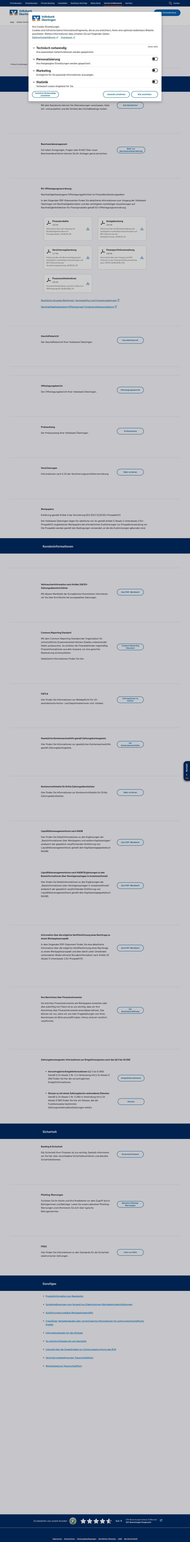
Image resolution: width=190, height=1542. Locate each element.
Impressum (66, 37)
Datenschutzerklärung (44, 37)
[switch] (155, 59)
